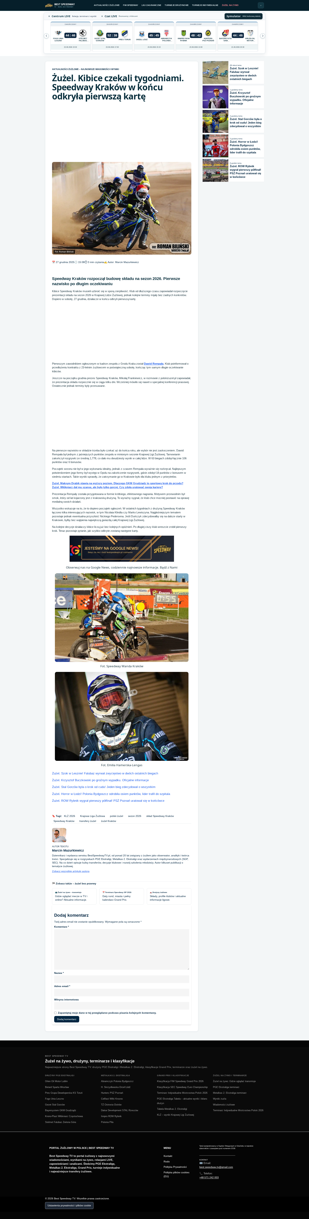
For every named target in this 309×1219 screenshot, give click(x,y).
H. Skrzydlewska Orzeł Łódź (116, 1087)
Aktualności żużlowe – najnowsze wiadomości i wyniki (85, 69)
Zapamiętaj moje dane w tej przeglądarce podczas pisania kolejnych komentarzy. (107, 1012)
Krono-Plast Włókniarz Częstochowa (64, 1116)
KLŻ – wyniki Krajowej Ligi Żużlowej (175, 1114)
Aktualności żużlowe (106, 5)
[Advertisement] (121, 132)
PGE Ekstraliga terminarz (226, 1087)
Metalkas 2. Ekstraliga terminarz (230, 1093)
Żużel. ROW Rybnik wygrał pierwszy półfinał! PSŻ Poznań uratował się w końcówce (108, 800)
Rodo (167, 1161)
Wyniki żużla (219, 1098)
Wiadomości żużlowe (224, 1104)
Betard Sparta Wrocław (57, 1087)
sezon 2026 (134, 816)
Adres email (62, 986)
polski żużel (116, 816)
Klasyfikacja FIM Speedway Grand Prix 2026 (180, 1081)
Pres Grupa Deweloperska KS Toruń (63, 1093)
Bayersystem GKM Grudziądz (60, 1110)
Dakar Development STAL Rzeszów (119, 1110)
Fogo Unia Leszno (54, 1098)
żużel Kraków (108, 821)
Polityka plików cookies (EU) (176, 1174)
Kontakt (168, 1156)
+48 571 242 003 (209, 1177)
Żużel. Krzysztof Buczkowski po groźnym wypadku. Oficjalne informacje (100, 780)
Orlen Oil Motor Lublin (56, 1081)
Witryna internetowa (66, 999)
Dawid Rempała (153, 363)
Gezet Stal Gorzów (55, 1104)
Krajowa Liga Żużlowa (92, 816)
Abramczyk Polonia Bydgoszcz (117, 1081)
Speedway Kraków (63, 821)
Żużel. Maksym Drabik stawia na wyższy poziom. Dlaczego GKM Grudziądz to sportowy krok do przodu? (117, 483)
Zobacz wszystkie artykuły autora (70, 871)
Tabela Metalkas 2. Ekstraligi (172, 1109)
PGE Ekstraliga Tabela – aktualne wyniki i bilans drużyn (182, 1101)
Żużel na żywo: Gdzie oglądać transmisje (234, 1081)
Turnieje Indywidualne (205, 5)
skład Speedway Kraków (160, 816)
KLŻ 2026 (69, 816)
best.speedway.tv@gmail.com (216, 1167)
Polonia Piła (107, 1122)
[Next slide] (46, 35)
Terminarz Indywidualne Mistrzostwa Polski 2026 (182, 1093)
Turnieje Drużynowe (176, 5)
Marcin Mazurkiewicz (127, 262)
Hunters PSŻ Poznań (112, 1093)
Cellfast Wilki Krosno (112, 1098)
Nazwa (59, 973)
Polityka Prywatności (175, 1166)
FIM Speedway (130, 5)
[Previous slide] (262, 35)
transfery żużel (87, 821)
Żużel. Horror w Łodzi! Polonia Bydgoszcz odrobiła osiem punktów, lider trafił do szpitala (111, 794)
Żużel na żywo (230, 5)
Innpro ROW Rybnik (111, 1116)
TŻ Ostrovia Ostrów (111, 1104)
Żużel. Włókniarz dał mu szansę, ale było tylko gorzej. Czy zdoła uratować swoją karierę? (107, 487)
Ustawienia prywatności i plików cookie (69, 1205)
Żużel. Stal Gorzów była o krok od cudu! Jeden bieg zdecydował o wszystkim (103, 787)
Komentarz (61, 926)
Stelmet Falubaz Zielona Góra (60, 1122)
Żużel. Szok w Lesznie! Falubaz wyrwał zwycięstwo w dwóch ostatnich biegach (105, 773)
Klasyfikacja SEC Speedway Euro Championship (182, 1087)
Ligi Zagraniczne (151, 5)
